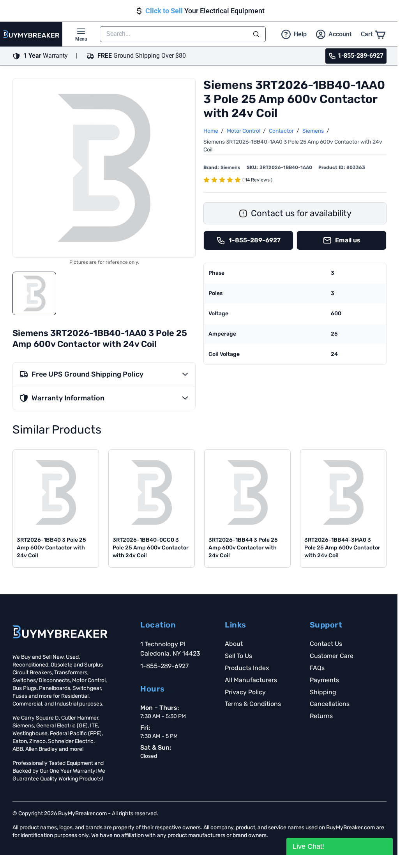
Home (211, 131)
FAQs (317, 668)
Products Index (247, 668)
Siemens (313, 131)
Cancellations (330, 703)
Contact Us (326, 643)
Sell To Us (238, 655)
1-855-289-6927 (164, 666)
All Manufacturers (251, 680)
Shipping (323, 692)
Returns (321, 716)
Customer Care (331, 655)
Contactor (282, 131)
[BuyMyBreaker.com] (31, 34)
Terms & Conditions (253, 703)
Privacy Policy (245, 692)
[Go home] (59, 631)
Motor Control (244, 131)
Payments (324, 680)
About (234, 643)
